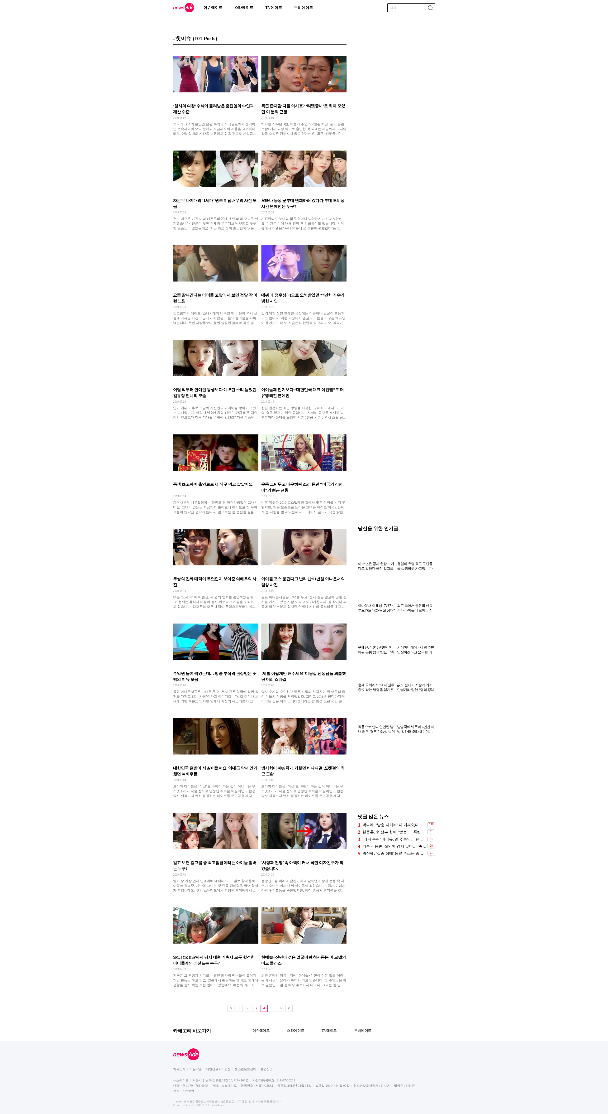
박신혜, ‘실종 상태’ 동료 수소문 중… (392, 853)
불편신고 (266, 1069)
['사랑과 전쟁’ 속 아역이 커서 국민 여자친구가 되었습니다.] (304, 849)
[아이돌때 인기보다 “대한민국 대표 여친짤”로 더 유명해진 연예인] (304, 376)
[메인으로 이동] (183, 11)
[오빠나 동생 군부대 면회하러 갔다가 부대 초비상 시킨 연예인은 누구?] (304, 187)
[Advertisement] (396, 776)
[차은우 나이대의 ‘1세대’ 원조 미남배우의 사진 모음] (215, 187)
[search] (430, 8)
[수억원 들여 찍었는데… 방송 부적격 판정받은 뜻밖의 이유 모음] (215, 660)
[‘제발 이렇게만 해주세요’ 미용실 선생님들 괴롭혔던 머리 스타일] (304, 660)
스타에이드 (243, 7)
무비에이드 (303, 7)
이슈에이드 (213, 7)
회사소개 (179, 1069)
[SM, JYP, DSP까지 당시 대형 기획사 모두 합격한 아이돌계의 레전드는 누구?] (215, 944)
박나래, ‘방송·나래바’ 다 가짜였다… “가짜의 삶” (394, 825)
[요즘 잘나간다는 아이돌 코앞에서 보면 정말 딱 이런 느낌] (215, 282)
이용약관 (196, 1069)
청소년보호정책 (245, 1069)
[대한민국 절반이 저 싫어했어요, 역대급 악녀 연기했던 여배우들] (215, 755)
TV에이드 (273, 7)
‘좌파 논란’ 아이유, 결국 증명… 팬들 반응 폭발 (394, 839)
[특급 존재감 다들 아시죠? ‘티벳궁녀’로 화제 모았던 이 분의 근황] (304, 93)
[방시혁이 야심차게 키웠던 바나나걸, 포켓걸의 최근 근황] (304, 755)
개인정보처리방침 (218, 1069)
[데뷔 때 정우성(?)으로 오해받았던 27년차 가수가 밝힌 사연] (304, 282)
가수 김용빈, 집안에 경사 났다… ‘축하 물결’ (394, 846)
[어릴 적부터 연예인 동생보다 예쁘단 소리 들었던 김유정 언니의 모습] (215, 376)
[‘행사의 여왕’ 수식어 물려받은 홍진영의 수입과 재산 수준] (215, 93)
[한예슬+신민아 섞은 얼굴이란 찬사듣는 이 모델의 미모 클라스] (304, 944)
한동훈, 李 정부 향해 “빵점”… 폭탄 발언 (394, 832)
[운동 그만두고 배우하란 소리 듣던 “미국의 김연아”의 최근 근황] (304, 471)
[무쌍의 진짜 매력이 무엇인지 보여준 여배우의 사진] (215, 566)
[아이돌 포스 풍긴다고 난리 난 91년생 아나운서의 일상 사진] (304, 566)
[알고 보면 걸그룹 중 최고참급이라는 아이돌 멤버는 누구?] (215, 849)
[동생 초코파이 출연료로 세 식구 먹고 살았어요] (215, 471)
